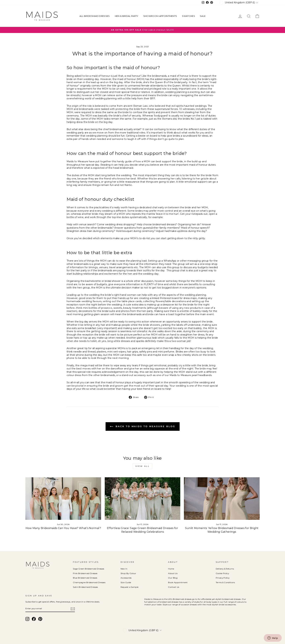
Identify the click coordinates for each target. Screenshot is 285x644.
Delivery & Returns (225, 568)
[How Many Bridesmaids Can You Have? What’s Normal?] (63, 498)
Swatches (188, 16)
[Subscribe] (73, 609)
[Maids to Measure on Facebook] (34, 619)
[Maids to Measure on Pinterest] (40, 619)
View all (142, 466)
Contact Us (173, 587)
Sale (203, 16)
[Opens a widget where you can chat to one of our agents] (273, 638)
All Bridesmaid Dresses (94, 16)
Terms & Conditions (225, 582)
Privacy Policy (223, 578)
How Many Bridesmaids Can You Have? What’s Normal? (63, 528)
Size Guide (126, 582)
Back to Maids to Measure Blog (144, 426)
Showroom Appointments (160, 16)
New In (124, 568)
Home (171, 568)
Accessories (126, 578)
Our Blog (172, 578)
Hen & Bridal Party (126, 16)
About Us (172, 573)
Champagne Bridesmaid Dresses (89, 582)
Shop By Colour (128, 573)
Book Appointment (178, 582)
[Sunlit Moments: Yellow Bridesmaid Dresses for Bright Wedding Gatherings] (222, 498)
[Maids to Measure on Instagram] (27, 619)
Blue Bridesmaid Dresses (85, 578)
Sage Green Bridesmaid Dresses (88, 568)
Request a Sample (130, 587)
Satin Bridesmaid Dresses (85, 587)
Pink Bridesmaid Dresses (85, 573)
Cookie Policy (222, 573)
